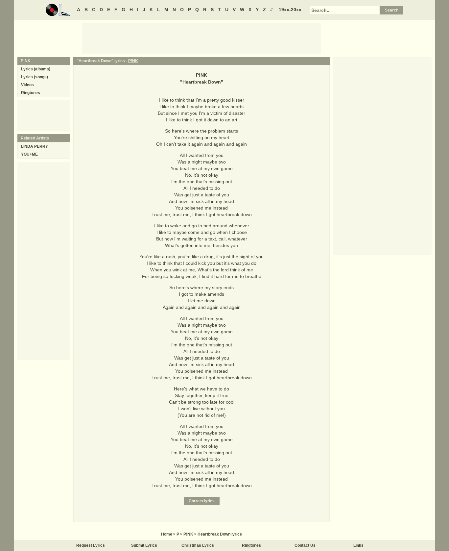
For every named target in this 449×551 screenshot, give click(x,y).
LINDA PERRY (34, 146)
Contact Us (305, 545)
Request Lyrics (90, 545)
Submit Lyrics (144, 545)
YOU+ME (29, 154)
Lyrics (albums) (35, 69)
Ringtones (30, 92)
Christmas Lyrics (197, 545)
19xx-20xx (290, 9)
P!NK (133, 61)
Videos (27, 85)
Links (358, 545)
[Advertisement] (201, 38)
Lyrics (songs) (34, 77)
